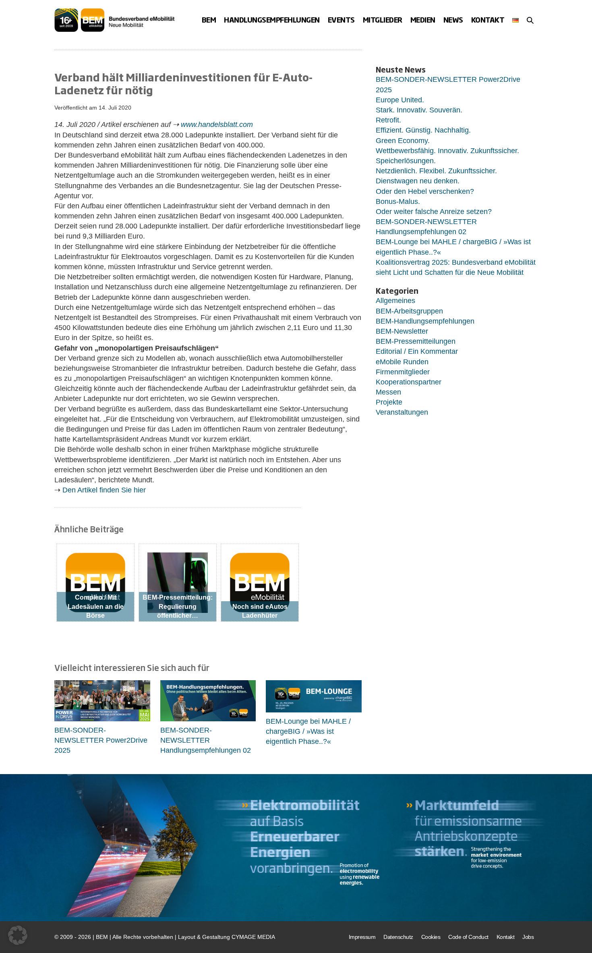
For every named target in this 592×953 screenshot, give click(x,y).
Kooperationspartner (408, 382)
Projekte (389, 402)
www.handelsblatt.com (217, 124)
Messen (388, 392)
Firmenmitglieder (403, 372)
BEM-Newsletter (402, 331)
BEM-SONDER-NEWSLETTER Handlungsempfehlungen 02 (205, 740)
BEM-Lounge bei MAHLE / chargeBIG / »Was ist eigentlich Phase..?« (308, 731)
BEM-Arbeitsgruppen (409, 311)
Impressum (362, 937)
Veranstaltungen (402, 412)
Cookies (431, 937)
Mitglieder (382, 20)
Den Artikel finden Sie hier (103, 490)
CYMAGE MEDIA (253, 937)
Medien (422, 20)
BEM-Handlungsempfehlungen (425, 321)
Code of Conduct (468, 937)
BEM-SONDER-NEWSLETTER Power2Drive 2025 (100, 740)
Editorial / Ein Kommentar (417, 351)
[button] (530, 20)
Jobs (528, 937)
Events (341, 20)
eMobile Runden (402, 362)
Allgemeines (395, 301)
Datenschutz (398, 937)
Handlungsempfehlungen (272, 20)
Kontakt (488, 20)
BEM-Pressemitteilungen (415, 341)
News (453, 20)
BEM (209, 20)
